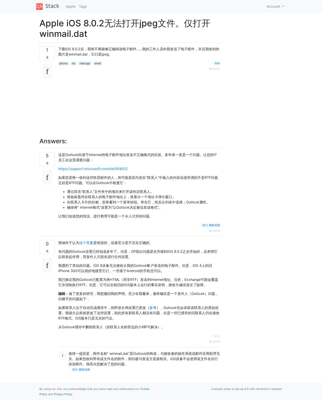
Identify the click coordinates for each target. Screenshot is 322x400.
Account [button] (274, 6)
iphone (63, 63)
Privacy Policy (63, 394)
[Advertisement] (139, 101)
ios (73, 63)
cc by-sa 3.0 (240, 389)
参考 (152, 307)
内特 (217, 63)
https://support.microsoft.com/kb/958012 (93, 169)
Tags (83, 6)
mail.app (85, 63)
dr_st (217, 336)
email (97, 63)
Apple (70, 6)
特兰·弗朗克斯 (211, 225)
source (215, 68)
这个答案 (86, 242)
